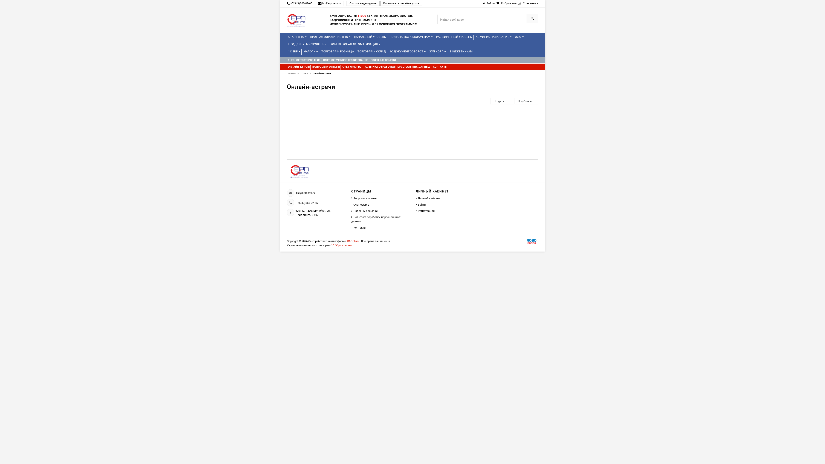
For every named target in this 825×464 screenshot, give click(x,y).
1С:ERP (293, 51)
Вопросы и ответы (365, 198)
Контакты (359, 227)
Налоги (310, 51)
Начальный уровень (370, 36)
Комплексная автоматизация (354, 44)
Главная (293, 73)
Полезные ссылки (365, 210)
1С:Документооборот (407, 51)
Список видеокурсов (363, 3)
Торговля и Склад (372, 51)
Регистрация (426, 210)
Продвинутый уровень (306, 44)
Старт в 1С (296, 36)
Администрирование (493, 36)
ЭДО (518, 36)
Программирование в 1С (329, 36)
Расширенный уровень (454, 36)
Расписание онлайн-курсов (401, 3)
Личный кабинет (429, 198)
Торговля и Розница (337, 51)
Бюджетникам (461, 51)
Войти (422, 204)
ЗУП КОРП (436, 51)
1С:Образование (341, 245)
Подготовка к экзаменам (410, 36)
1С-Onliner (353, 241)
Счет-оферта (361, 204)
